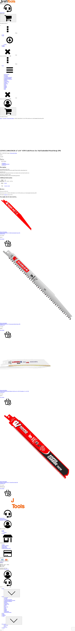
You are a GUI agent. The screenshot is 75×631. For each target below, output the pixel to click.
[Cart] (8, 18)
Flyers (3, 35)
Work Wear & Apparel (7, 612)
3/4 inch (5, 185)
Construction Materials (7, 78)
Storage (5, 85)
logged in (5, 194)
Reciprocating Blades (10, 118)
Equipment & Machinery (8, 79)
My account (12, 624)
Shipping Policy (4, 547)
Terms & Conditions (5, 545)
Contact (3, 45)
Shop (3, 65)
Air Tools (5, 598)
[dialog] (37, 599)
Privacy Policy (4, 546)
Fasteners (5, 602)
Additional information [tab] (5, 164)
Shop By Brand (6, 74)
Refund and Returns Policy (6, 548)
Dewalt (5, 183)
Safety (5, 84)
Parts (5, 89)
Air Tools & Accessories (8, 77)
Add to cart (2, 159)
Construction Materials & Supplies (9, 600)
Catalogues (4, 615)
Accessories (6, 76)
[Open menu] (0, 25)
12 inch (8, 185)
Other (5, 88)
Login (3, 34)
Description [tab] (4, 163)
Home (1, 118)
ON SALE (6, 75)
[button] (3, 161)
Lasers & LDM (6, 81)
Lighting (5, 82)
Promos (5, 44)
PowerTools (6, 83)
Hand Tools (6, 603)
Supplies (5, 86)
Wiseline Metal (6, 611)
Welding (5, 87)
